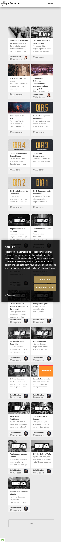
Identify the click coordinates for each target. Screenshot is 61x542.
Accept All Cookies (45, 287)
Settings (11, 295)
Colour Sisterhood (17, 56)
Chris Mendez (15, 319)
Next (31, 523)
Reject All (45, 279)
